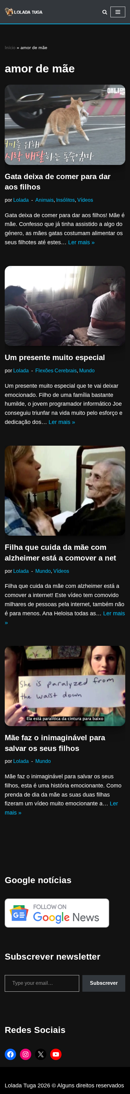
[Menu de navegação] (117, 12)
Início (10, 47)
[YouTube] (56, 1054)
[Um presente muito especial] (65, 306)
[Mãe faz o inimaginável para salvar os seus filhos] (65, 686)
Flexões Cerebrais (56, 370)
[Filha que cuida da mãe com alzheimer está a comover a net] (65, 491)
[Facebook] (10, 1054)
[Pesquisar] (104, 11)
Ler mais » (81, 242)
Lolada (21, 200)
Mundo (87, 370)
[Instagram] (25, 1054)
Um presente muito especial (55, 357)
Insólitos (65, 200)
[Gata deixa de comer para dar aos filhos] (65, 125)
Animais (44, 200)
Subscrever (104, 983)
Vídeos (85, 200)
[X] (40, 1054)
